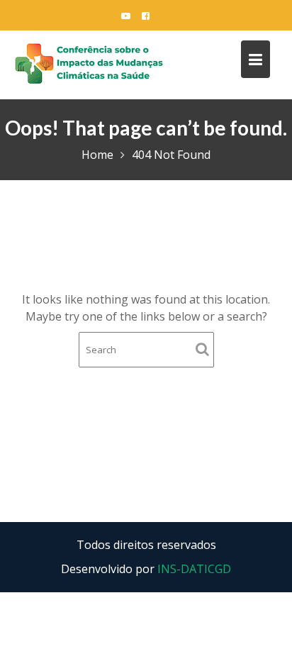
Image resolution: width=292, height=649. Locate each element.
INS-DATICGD (194, 569)
